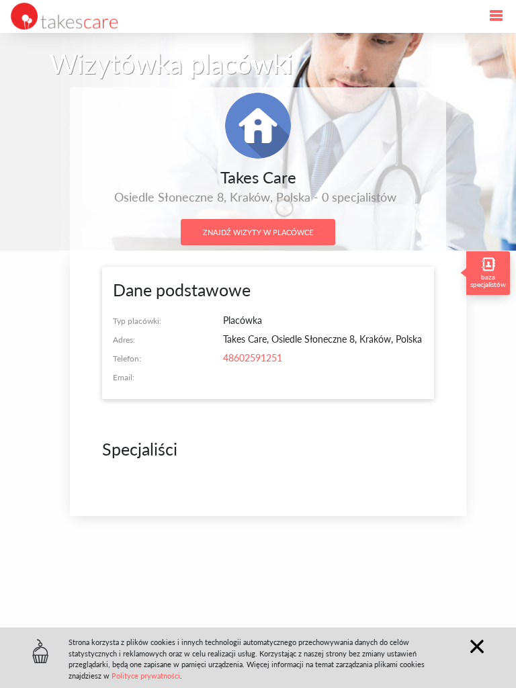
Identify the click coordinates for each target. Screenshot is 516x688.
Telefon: (127, 358)
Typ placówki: (137, 320)
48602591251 (252, 357)
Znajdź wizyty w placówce (258, 232)
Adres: (124, 339)
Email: (123, 377)
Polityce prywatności (146, 676)
